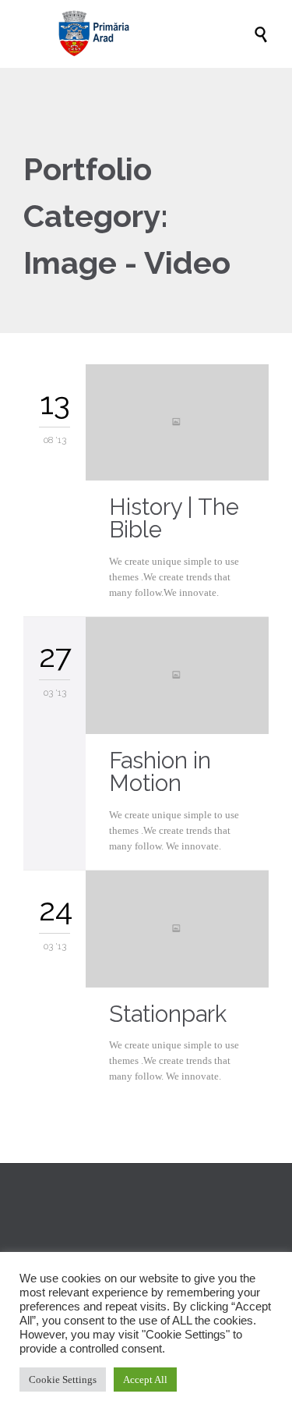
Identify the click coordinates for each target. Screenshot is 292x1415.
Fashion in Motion (160, 771)
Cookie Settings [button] (63, 1379)
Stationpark (168, 1014)
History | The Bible (174, 518)
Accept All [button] (145, 1379)
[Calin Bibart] (154, 34)
